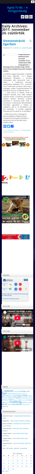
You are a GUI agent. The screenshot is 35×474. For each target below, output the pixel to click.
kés (31, 398)
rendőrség (15, 402)
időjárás (18, 398)
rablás (3, 402)
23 (13, 466)
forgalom (6, 132)
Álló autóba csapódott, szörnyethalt (16, 448)
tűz (13, 404)
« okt (3, 471)
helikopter (4, 398)
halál (25, 395)
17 (17, 463)
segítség (30, 402)
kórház (4, 400)
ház (12, 398)
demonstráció (26, 130)
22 (8, 466)
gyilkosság (11, 396)
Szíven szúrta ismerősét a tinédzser (20, 421)
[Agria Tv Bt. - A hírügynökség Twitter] (22, 17)
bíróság (22, 391)
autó (3, 391)
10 (17, 460)
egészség (10, 393)
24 (17, 466)
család (28, 391)
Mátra (20, 400)
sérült (4, 404)
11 (22, 460)
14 (4, 463)
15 (8, 463)
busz (18, 391)
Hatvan (30, 396)
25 (22, 466)
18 (22, 463)
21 (4, 466)
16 (13, 463)
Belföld (11, 130)
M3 (7, 400)
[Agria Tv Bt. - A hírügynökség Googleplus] (31, 17)
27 (31, 466)
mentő (11, 400)
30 (13, 469)
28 (4, 469)
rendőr (7, 402)
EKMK (14, 393)
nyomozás (24, 400)
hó (14, 398)
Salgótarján (25, 402)
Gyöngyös (18, 395)
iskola (23, 398)
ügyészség (5, 406)
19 (26, 463)
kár (29, 398)
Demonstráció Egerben (14, 42)
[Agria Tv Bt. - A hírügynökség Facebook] (27, 17)
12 (26, 460)
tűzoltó (18, 404)
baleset (8, 391)
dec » (7, 471)
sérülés (9, 404)
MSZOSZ (11, 132)
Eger (4, 393)
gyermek (5, 396)
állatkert (28, 404)
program (30, 400)
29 (8, 469)
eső (23, 394)
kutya (26, 398)
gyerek (25, 393)
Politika (16, 130)
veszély (24, 404)
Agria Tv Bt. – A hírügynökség (17, 9)
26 (26, 466)
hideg (8, 398)
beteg (15, 391)
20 (31, 463)
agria (30, 48)
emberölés (18, 394)
